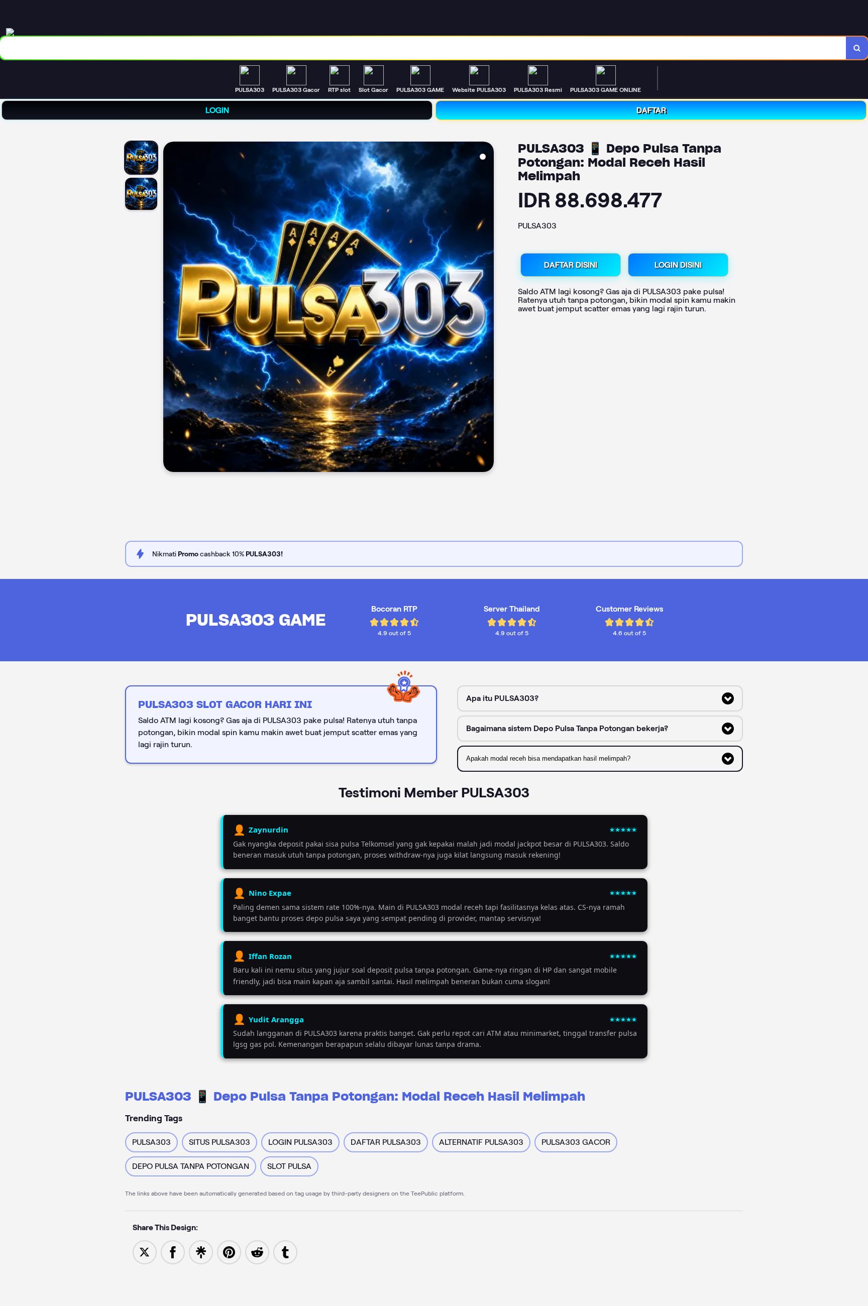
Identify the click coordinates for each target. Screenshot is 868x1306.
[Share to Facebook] (173, 1251)
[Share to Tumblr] (285, 1251)
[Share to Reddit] (257, 1251)
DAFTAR (651, 110)
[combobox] (423, 48)
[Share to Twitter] (145, 1251)
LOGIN (217, 110)
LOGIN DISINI (678, 265)
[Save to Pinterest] (229, 1251)
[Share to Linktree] (201, 1251)
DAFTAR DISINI (570, 265)
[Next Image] (486, 308)
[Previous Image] (171, 308)
